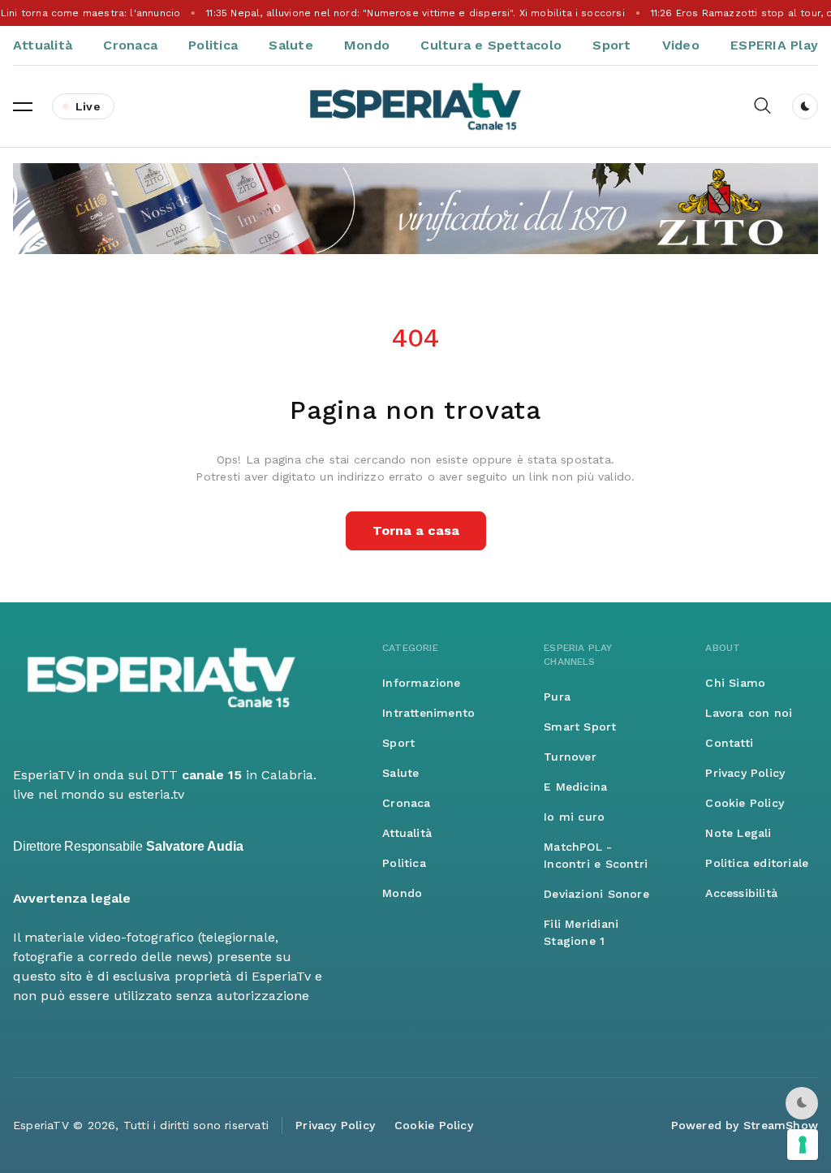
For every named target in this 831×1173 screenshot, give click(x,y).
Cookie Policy (744, 802)
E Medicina (575, 786)
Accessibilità (741, 892)
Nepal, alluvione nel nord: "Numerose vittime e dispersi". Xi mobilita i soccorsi (415, 13)
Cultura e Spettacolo (491, 45)
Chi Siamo (735, 682)
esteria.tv (156, 794)
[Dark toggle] (805, 106)
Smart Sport (580, 726)
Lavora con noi (748, 712)
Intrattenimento (428, 712)
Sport (611, 45)
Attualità (42, 45)
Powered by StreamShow (744, 1125)
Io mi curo (574, 816)
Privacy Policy (745, 772)
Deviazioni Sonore (596, 893)
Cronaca (130, 45)
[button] (22, 106)
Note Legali (738, 832)
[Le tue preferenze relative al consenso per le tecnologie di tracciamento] (802, 1144)
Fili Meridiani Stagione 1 (581, 932)
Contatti (729, 742)
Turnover (570, 756)
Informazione (421, 682)
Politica (213, 45)
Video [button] (681, 45)
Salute (290, 45)
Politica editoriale (756, 862)
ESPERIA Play (774, 45)
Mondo (367, 45)
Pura (557, 696)
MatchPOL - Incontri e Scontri (596, 855)
